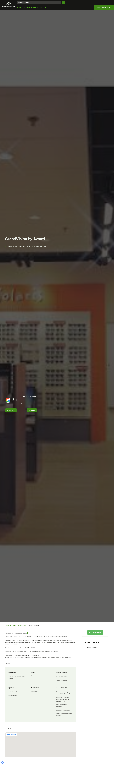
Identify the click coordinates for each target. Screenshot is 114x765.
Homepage (8, 625)
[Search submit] (63, 2)
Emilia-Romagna (22, 625)
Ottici (14, 625)
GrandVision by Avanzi (28, 397)
